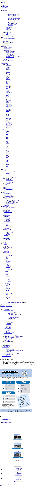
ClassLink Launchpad (18, 468)
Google (18, 472)
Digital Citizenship (18, 469)
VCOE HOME (4, 2)
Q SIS (18, 478)
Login (1, 485)
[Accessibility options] (17, 433)
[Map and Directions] (17, 447)
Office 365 (18, 476)
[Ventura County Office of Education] (6, 306)
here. (29, 365)
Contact (20, 302)
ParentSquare (18, 477)
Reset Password (18, 479)
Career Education (4, 10)
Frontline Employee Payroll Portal (18, 471)
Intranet (18, 474)
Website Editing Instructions (18, 481)
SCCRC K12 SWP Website (6, 419)
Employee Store (18, 470)
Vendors (18, 302)
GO (9, 0)
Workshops (15, 302)
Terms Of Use (16, 484)
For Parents (9, 302)
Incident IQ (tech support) (18, 473)
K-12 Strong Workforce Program (7, 422)
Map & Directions (17, 442)
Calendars (12, 302)
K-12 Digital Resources (18, 475)
